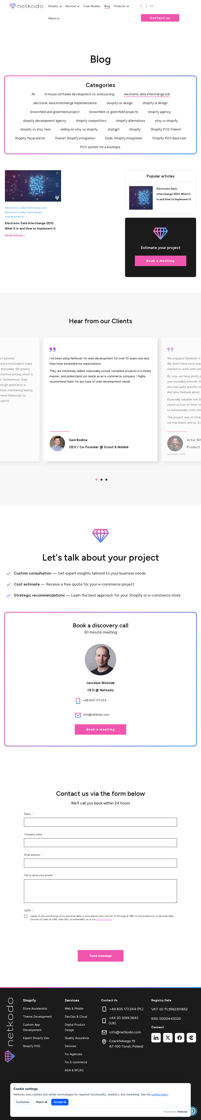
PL (141, 6)
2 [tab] (100, 479)
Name (27, 813)
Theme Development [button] (37, 1016)
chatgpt (114, 129)
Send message (101, 956)
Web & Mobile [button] (74, 1008)
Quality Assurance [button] (77, 1038)
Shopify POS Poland (165, 129)
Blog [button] (107, 6)
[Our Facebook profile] (179, 1037)
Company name (33, 834)
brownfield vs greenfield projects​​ (113, 112)
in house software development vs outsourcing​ (79, 94)
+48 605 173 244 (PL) (126, 1009)
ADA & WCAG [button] (74, 1070)
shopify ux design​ (120, 103)
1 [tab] (96, 479)
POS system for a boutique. (100, 147)
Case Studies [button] (91, 6)
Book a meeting (160, 261)
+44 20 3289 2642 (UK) (123, 1020)
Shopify (29, 1000)
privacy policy (104, 919)
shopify (135, 129)
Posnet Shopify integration (75, 138)
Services (72, 1000)
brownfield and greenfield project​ (54, 112)
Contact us (160, 18)
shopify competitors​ (91, 121)
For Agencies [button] (73, 1054)
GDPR (27, 910)
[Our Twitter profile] (168, 1037)
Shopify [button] (53, 6)
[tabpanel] (100, 399)
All (33, 94)
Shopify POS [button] (31, 1046)
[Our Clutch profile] (191, 1037)
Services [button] (70, 6)
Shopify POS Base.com (169, 138)
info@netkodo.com (125, 1032)
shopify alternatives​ (130, 121)
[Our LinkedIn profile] (156, 1037)
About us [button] (54, 18)
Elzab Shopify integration (124, 138)
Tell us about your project (38, 875)
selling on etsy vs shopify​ (79, 129)
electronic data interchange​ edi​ (147, 94)
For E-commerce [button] (76, 1062)
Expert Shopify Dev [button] (36, 1038)
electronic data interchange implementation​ (65, 103)
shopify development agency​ (44, 121)
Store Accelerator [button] (35, 1008)
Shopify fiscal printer (30, 138)
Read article (14, 235)
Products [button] (120, 6)
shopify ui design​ (155, 103)
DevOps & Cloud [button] (76, 1016)
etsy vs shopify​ (166, 121)
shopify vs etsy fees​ (35, 129)
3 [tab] (105, 479)
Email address (32, 854)
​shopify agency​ (159, 112)
